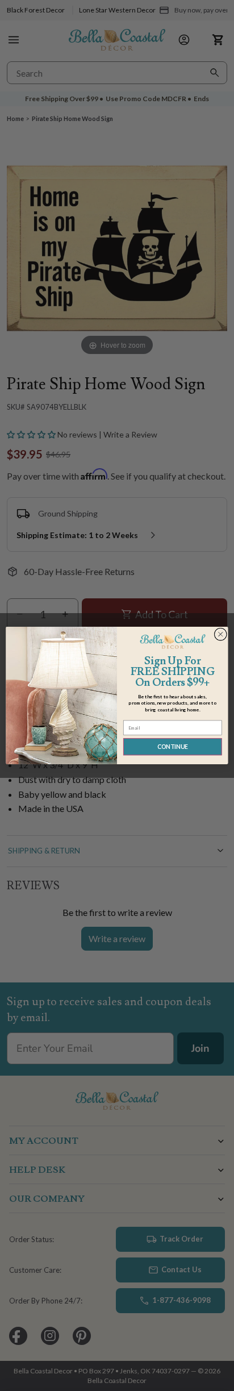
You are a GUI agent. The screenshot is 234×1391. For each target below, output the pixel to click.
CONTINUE (172, 747)
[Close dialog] (220, 634)
